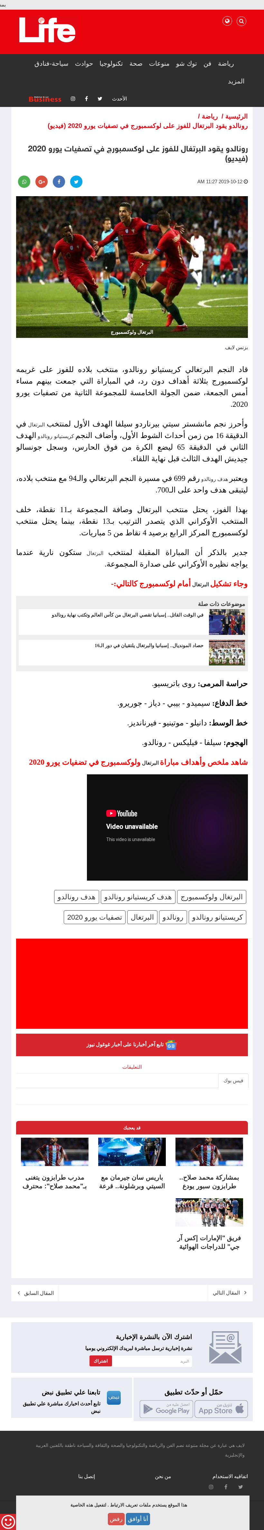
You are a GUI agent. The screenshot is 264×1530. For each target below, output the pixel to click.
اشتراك (101, 1360)
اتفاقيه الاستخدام (230, 1476)
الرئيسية (236, 116)
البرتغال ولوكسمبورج (212, 897)
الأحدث (119, 98)
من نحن (163, 1476)
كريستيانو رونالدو (55, 436)
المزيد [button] (236, 81)
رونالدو (173, 917)
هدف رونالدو (214, 479)
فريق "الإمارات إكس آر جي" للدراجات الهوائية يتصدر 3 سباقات (209, 1246)
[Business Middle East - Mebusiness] (47, 30)
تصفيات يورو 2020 (94, 917)
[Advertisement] (132, 984)
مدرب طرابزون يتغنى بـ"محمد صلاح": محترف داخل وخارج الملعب (55, 1186)
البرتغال (36, 424)
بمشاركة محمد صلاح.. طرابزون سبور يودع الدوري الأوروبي (209, 1186)
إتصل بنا (86, 1476)
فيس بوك (233, 1080)
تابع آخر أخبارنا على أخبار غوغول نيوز (126, 1044)
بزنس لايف (236, 347)
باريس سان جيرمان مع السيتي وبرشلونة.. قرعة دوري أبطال (132, 1186)
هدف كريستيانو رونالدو (138, 897)
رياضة (210, 116)
